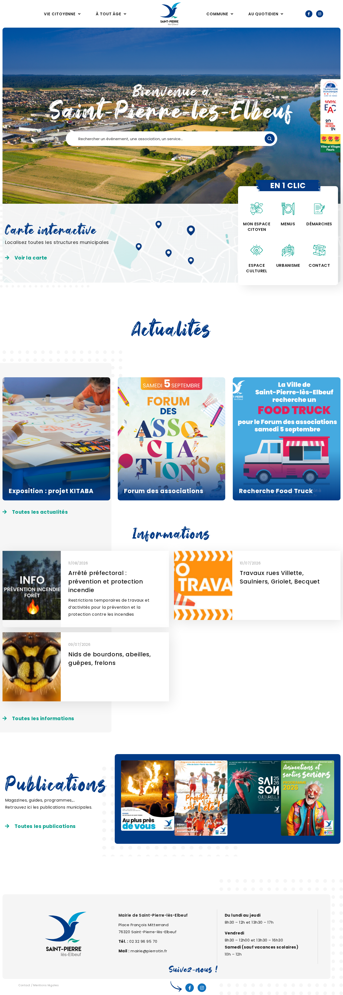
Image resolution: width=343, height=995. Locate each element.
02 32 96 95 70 (143, 941)
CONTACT (319, 265)
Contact (24, 985)
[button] (26, 258)
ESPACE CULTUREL (256, 268)
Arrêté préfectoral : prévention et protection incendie (105, 581)
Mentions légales (46, 985)
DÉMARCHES (319, 224)
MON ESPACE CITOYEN (256, 226)
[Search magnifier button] (270, 139)
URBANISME (288, 265)
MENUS (288, 224)
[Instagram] (319, 13)
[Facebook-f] (308, 13)
